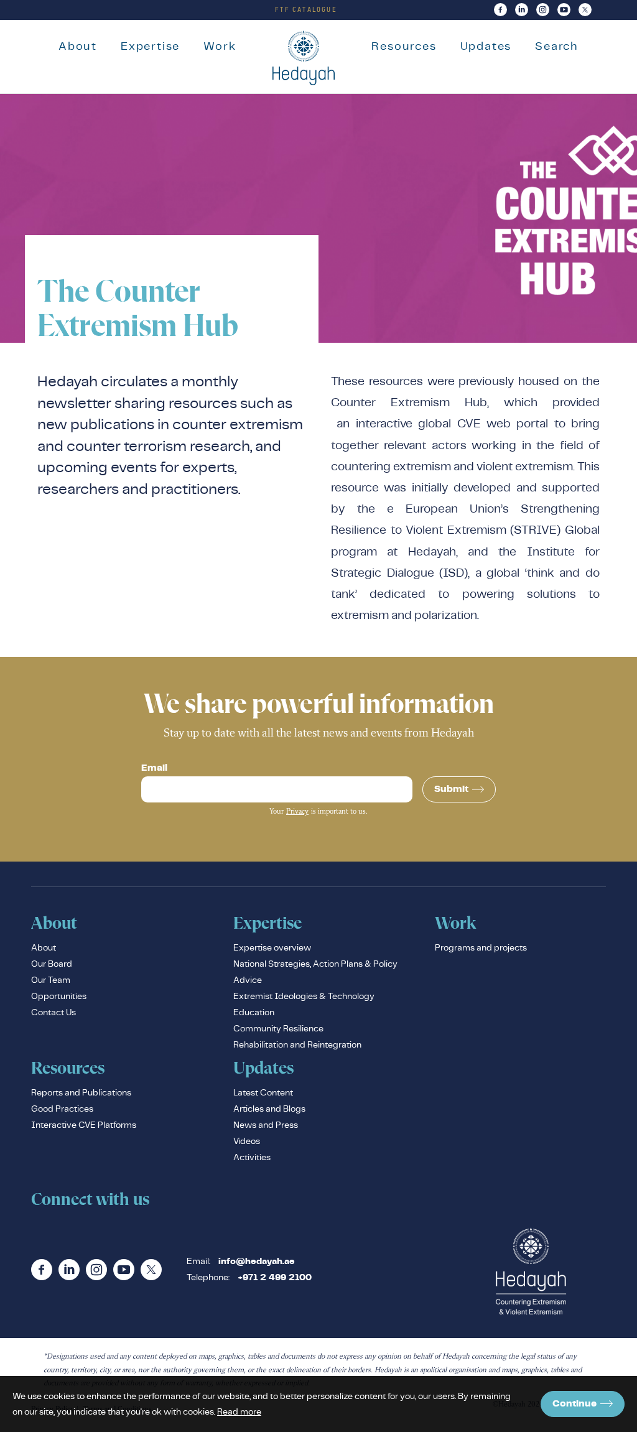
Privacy (297, 812)
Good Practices (62, 1108)
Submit (451, 789)
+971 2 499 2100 (275, 1278)
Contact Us (53, 1012)
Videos (246, 1140)
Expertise (150, 46)
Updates (486, 46)
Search (557, 46)
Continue (574, 1403)
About (77, 46)
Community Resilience (278, 1028)
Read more (239, 1411)
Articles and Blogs (269, 1108)
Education (253, 1012)
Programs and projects (481, 947)
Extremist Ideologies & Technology (303, 996)
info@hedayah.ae (256, 1261)
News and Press (265, 1124)
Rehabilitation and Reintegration (297, 1044)
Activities (252, 1157)
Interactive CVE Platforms (83, 1124)
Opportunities (58, 996)
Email (154, 768)
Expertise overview (272, 947)
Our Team (50, 979)
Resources (403, 46)
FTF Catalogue (306, 9)
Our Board (51, 963)
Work (219, 46)
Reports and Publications (81, 1092)
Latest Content (263, 1092)
